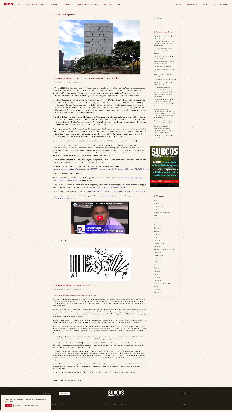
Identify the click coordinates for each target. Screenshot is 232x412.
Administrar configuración (31, 405)
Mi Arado (157, 262)
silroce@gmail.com (109, 196)
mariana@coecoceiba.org (62, 198)
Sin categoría (158, 280)
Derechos (157, 237)
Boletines (157, 219)
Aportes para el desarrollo (162, 213)
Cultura (156, 231)
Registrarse (64, 393)
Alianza (156, 203)
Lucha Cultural (158, 256)
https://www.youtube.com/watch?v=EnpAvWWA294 (104, 187)
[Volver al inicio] (8, 4)
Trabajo (120, 5)
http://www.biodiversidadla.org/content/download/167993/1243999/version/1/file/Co (85, 169)
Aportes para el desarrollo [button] (34, 5)
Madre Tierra (108, 5)
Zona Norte (157, 293)
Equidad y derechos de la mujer (88, 5)
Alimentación (158, 206)
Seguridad (157, 277)
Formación (157, 253)
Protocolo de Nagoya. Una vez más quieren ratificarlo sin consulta (86, 77)
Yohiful (64, 405)
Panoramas (157, 265)
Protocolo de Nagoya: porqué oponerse (72, 284)
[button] (19, 4)
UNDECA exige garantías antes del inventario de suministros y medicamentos (164, 43)
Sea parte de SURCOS (221, 5)
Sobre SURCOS (192, 5)
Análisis (156, 210)
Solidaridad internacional (162, 283)
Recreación (157, 271)
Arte (155, 216)
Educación (157, 240)
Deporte (156, 234)
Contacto (205, 5)
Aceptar (8, 405)
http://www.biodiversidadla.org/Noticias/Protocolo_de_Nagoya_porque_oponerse (114, 191)
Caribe (156, 222)
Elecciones (157, 246)
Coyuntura (157, 228)
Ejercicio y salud (159, 243)
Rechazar (17, 405)
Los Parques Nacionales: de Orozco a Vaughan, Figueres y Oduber (163, 51)
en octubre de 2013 (77, 345)
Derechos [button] (67, 5)
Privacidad (124, 405)
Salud (156, 274)
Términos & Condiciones (111, 405)
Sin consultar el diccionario (162, 67)
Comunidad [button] (53, 5)
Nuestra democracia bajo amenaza (165, 79)
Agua (156, 200)
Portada (178, 5)
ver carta (80, 316)
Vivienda (157, 290)
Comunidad (157, 225)
